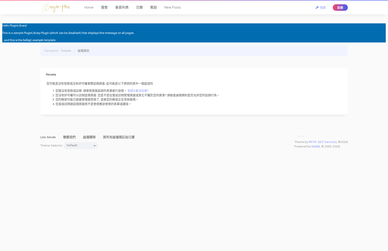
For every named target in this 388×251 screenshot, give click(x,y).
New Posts (172, 7)
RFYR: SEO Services (323, 142)
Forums (66, 50)
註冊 (340, 7)
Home (89, 7)
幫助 (153, 7)
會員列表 (122, 7)
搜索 (104, 7)
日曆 (139, 7)
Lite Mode (48, 137)
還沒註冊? (142, 90)
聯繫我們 (69, 137)
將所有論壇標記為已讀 (118, 137)
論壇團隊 (89, 137)
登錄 (322, 7)
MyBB (316, 146)
